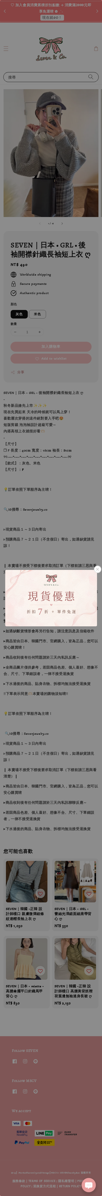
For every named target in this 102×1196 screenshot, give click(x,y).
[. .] (51, 598)
